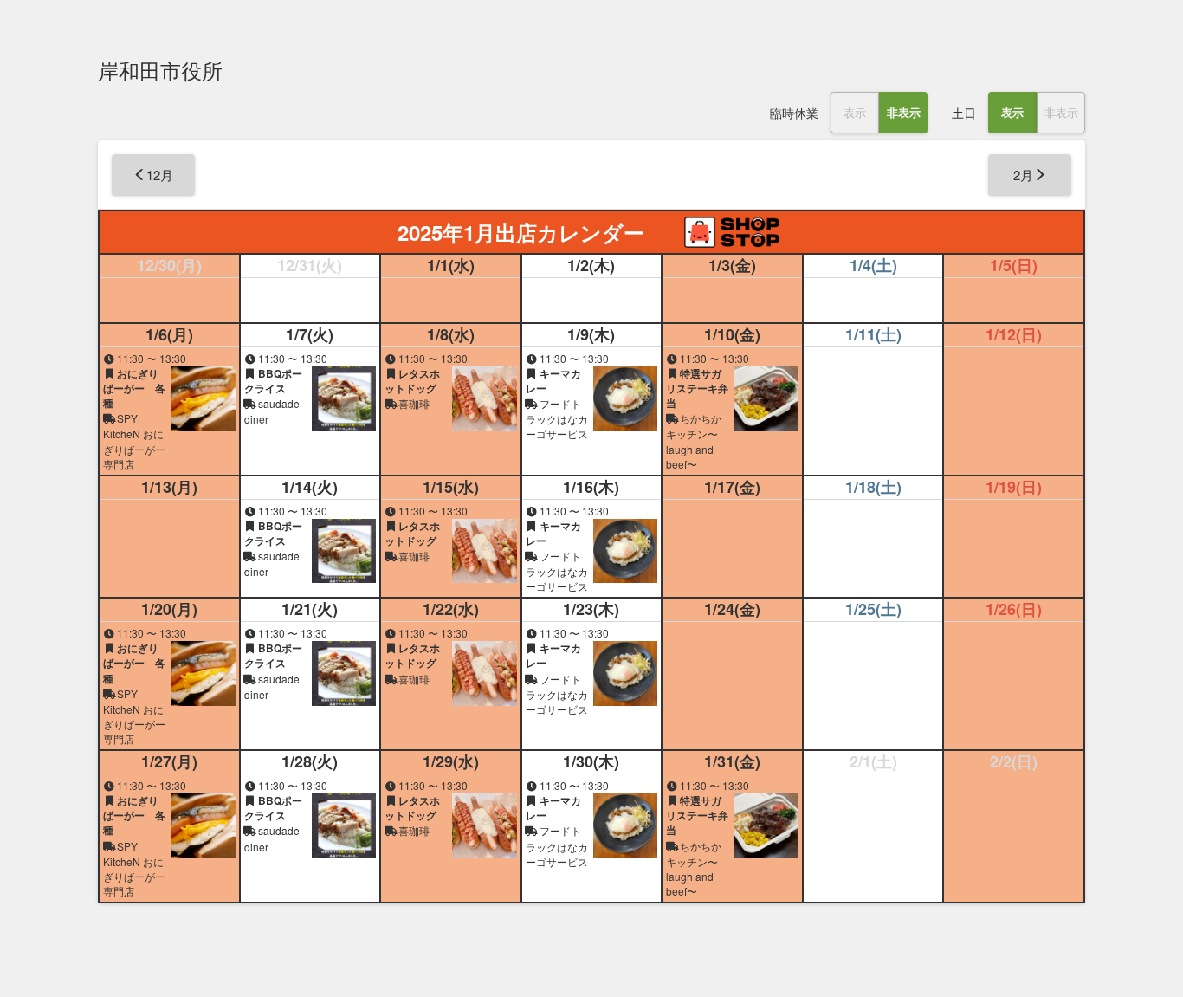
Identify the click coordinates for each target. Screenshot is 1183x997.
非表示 (904, 112)
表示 (855, 112)
